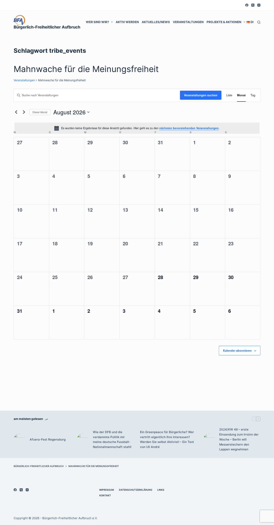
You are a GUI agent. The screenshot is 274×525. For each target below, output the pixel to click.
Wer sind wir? (97, 22)
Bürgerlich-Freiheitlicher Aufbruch (47, 27)
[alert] (136, 128)
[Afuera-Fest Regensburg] (20, 440)
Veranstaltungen (188, 22)
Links (160, 489)
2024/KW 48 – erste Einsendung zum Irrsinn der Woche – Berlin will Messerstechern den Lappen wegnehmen (239, 439)
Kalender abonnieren (237, 350)
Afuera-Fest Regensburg (48, 439)
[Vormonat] (16, 112)
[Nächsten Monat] (23, 112)
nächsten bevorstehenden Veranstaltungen (189, 128)
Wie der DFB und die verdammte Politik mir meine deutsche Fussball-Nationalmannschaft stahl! (112, 439)
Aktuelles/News (156, 22)
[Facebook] (246, 5)
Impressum (106, 489)
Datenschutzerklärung (135, 489)
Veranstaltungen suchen (200, 95)
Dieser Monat (39, 112)
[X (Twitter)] (252, 5)
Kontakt (105, 495)
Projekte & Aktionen (224, 22)
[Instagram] (258, 5)
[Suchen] (258, 22)
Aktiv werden (127, 22)
